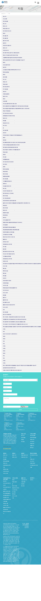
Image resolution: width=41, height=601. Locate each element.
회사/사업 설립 (32, 435)
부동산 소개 (32, 459)
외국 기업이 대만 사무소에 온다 (7, 488)
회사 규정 (22, 485)
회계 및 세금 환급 (33, 437)
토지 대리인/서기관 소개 (34, 456)
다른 (13, 497)
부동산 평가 (32, 443)
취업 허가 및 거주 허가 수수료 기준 (15, 488)
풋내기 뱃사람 (14, 485)
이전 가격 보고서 (6, 471)
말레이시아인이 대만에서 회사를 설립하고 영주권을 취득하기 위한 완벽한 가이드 (6, 494)
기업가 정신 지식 (24, 479)
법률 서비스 (32, 445)
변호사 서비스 (14, 457)
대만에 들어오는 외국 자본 (6, 466)
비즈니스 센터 (5, 473)
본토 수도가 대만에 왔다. (7, 512)
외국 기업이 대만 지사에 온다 (7, 484)
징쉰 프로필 (23, 437)
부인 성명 (22, 441)
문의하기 (31, 479)
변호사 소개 (14, 455)
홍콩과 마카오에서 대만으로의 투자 (6, 508)
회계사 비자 (32, 439)
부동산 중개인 (32, 463)
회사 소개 (22, 435)
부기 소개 (4, 457)
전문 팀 (22, 439)
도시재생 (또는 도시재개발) (34, 466)
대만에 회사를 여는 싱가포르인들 (7, 500)
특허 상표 (31, 447)
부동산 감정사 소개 (24, 455)
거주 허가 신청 (5, 505)
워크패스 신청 (5, 503)
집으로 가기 (3, 13)
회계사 (13, 479)
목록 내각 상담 (5, 469)
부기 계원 (13, 491)
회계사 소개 (5, 455)
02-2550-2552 (7, 449)
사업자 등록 (23, 481)
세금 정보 (22, 483)
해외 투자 (4, 481)
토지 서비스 (32, 461)
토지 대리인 (32, 441)
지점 (9, 13)
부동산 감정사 (14, 481)
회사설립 (4, 459)
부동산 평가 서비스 (24, 457)
